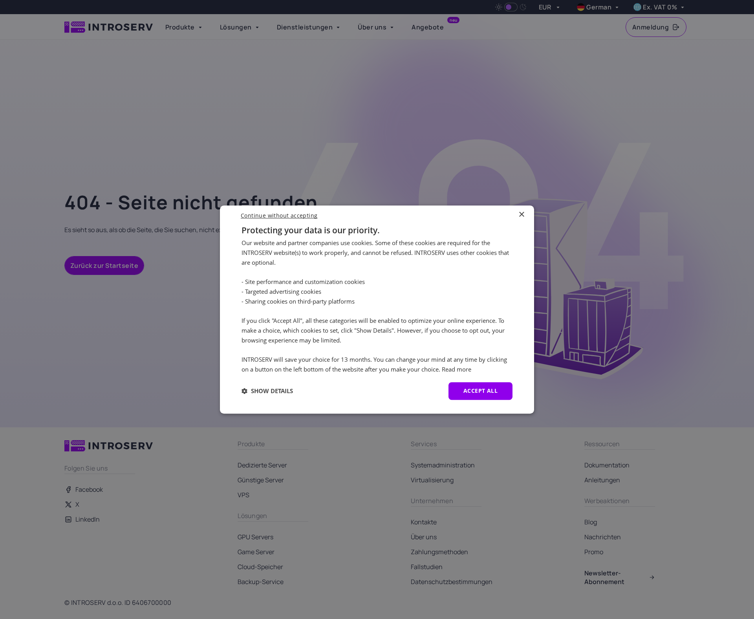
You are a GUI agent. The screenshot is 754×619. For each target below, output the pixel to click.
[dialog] (377, 309)
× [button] (521, 215)
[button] (267, 390)
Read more (456, 369)
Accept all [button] (480, 390)
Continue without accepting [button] (279, 215)
